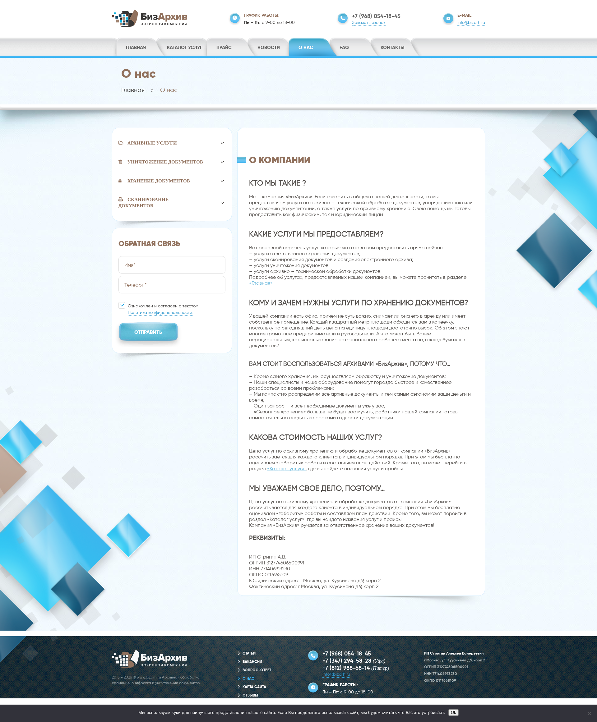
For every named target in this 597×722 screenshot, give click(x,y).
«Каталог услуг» (286, 468)
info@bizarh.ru (471, 22)
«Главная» (261, 283)
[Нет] (589, 713)
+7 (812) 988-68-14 (346, 667)
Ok (453, 712)
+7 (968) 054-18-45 (376, 16)
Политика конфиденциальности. (160, 312)
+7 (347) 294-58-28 (346, 660)
